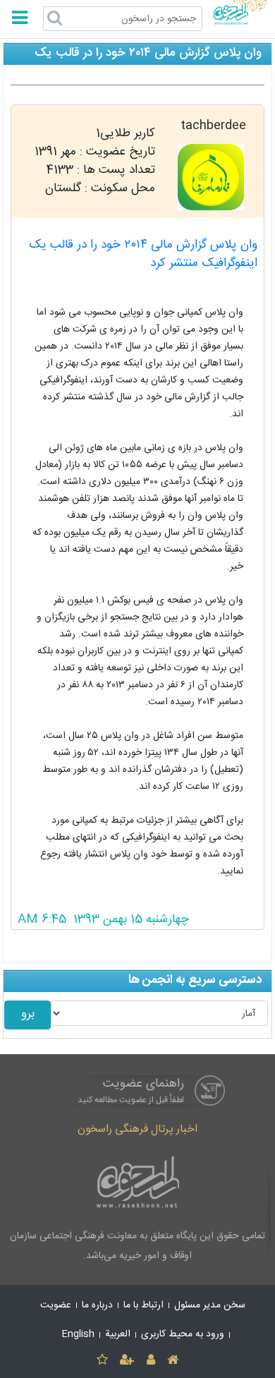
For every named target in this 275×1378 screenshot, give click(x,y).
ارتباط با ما (143, 1305)
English (78, 1334)
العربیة (117, 1334)
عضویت (55, 1305)
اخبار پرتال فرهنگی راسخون (137, 1129)
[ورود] (150, 1361)
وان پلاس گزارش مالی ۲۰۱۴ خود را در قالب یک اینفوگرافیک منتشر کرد (143, 254)
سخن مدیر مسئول (209, 1305)
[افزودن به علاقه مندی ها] (102, 1361)
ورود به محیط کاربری (182, 1334)
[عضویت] (127, 1361)
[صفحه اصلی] (172, 1361)
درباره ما (97, 1305)
